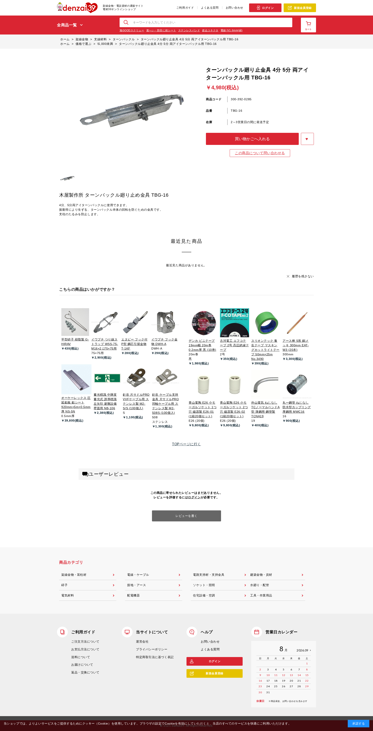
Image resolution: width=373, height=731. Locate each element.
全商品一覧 (67, 25)
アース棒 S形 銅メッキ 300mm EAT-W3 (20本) (296, 345)
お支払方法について (85, 649)
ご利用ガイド (185, 7)
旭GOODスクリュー (132, 30)
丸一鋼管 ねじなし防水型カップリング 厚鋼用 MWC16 (297, 407)
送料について (80, 657)
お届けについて (82, 664)
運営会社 (142, 641)
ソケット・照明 (204, 585)
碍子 (64, 585)
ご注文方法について (85, 641)
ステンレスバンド (189, 30)
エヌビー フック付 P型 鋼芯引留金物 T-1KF (134, 344)
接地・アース (136, 585)
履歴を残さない (303, 276)
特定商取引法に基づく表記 (155, 657)
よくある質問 (209, 7)
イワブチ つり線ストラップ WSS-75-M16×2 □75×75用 (104, 344)
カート (308, 29)
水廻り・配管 (259, 585)
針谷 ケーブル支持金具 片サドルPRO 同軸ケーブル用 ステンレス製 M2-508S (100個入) (165, 403)
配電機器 (133, 595)
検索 (126, 22)
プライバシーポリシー (152, 649)
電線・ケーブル (138, 574)
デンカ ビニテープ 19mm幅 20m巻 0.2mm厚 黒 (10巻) (202, 345)
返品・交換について (85, 672)
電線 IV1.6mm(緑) (232, 30)
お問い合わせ (234, 7)
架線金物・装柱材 (73, 574)
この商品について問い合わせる (260, 153)
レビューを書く (186, 516)
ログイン (268, 7)
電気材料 (67, 595)
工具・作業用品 (261, 595)
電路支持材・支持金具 (208, 574)
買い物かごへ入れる (252, 139)
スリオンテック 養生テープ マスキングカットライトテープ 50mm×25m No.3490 (265, 350)
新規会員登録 (302, 7)
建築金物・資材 (261, 574)
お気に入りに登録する (307, 139)
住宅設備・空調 (204, 595)
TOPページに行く (186, 444)
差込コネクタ (210, 30)
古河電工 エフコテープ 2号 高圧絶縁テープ (234, 345)
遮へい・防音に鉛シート (161, 30)
